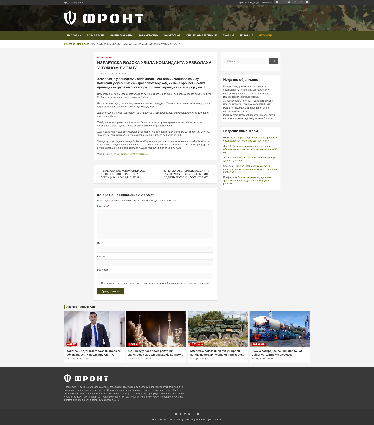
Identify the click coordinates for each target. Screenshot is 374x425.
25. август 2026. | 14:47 (139, 358)
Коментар (103, 206)
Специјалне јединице (201, 35)
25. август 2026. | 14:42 (200, 358)
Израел (108, 154)
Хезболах (143, 154)
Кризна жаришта (121, 35)
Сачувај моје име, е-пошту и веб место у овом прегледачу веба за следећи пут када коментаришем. (155, 283)
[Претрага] (273, 61)
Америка (71, 344)
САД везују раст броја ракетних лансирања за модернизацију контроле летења (155, 354)
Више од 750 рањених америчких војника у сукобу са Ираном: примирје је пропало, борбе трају (250, 169)
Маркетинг (242, 2)
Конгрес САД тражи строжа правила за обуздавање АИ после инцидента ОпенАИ (250, 139)
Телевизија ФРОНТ (182, 419)
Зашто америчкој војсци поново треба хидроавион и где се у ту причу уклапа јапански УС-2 (247, 180)
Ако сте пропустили (80, 306)
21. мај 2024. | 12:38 (106, 73)
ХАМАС (134, 154)
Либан (116, 154)
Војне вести (95, 35)
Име (100, 243)
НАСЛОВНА (74, 35)
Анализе (228, 35)
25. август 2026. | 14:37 (262, 358)
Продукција (267, 2)
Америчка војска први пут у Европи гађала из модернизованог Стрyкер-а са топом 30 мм (250, 149)
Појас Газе (125, 154)
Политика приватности (208, 419)
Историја (246, 35)
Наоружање (172, 35)
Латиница (266, 35)
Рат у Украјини (149, 35)
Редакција (254, 2)
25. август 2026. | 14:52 (77, 358)
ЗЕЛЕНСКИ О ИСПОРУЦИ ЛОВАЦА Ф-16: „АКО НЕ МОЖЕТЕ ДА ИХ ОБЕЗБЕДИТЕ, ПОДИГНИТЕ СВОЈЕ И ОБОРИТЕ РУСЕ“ (186, 174)
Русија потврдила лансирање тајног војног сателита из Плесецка (277, 352)
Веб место (102, 269)
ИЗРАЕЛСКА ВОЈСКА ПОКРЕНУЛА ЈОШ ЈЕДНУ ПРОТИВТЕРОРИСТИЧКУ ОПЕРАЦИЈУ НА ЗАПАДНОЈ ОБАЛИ (123, 174)
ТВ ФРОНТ (122, 73)
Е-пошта (102, 256)
